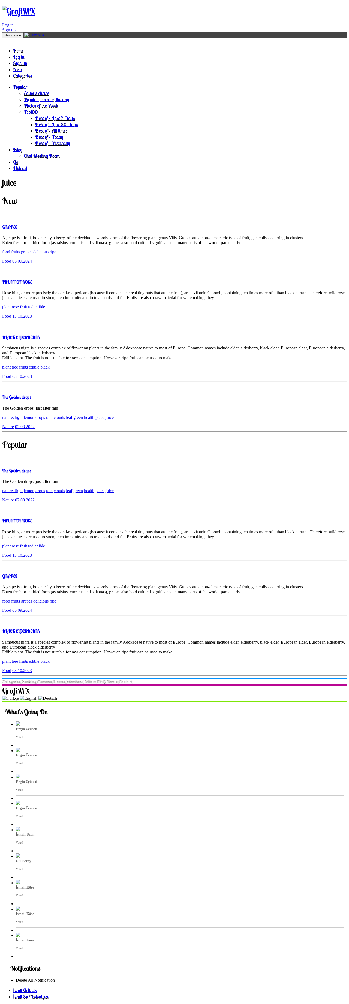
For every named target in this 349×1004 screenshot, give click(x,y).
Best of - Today (49, 137)
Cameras (44, 681)
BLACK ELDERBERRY (21, 337)
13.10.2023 (22, 316)
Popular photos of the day (46, 99)
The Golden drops (16, 397)
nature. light (12, 417)
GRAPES (9, 227)
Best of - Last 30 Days (56, 124)
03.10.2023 (22, 376)
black (45, 367)
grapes (26, 252)
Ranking (29, 681)
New (17, 69)
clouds (59, 417)
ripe (53, 252)
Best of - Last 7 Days (55, 118)
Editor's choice (36, 93)
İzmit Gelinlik (25, 990)
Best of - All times (51, 130)
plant (6, 307)
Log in (8, 25)
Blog (17, 149)
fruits (15, 252)
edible (40, 307)
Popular (20, 87)
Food (6, 261)
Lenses (59, 681)
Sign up (9, 30)
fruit (23, 307)
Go (15, 162)
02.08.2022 (25, 426)
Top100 (31, 112)
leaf (69, 417)
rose (15, 307)
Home (18, 50)
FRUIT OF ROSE (17, 282)
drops (40, 417)
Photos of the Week (41, 105)
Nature (8, 426)
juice (110, 417)
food (6, 252)
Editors (90, 681)
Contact (125, 681)
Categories (22, 75)
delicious (41, 252)
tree (15, 367)
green (78, 417)
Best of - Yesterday (52, 143)
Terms (112, 681)
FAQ (101, 681)
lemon (29, 417)
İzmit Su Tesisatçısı (30, 996)
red (31, 307)
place (99, 417)
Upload (20, 168)
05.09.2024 (22, 261)
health (89, 417)
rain (49, 417)
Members (75, 681)
